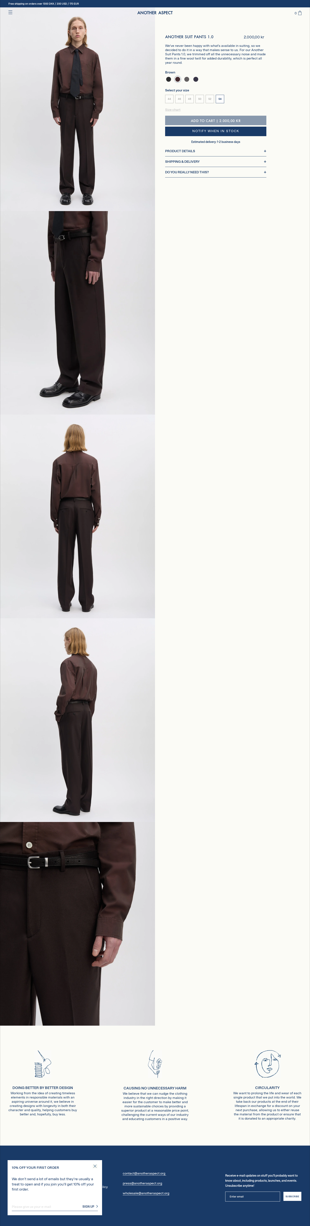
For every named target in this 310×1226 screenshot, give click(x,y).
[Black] (168, 79)
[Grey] (186, 79)
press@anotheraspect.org (142, 1183)
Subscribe (292, 1196)
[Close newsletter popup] (95, 1166)
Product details (180, 151)
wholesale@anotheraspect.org (146, 1193)
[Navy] (195, 79)
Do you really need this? (187, 172)
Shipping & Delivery (182, 162)
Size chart (173, 110)
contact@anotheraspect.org (144, 1173)
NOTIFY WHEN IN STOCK (215, 131)
